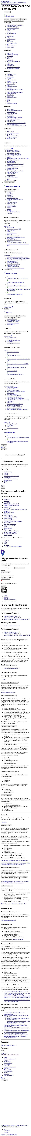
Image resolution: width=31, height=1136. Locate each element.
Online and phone (8, 269)
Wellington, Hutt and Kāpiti (13, 211)
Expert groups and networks (13, 343)
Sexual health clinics (11, 233)
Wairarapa (9, 210)
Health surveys (10, 393)
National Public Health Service (14, 240)
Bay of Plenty (10, 194)
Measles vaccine (10, 109)
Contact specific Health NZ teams (15, 404)
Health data (6, 317)
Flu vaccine (9, 134)
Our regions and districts (12, 321)
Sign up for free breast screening (14, 110)
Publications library (21, 315)
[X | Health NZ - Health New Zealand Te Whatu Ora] (1, 1124)
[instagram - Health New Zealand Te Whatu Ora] (1, 1085)
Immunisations (7, 20)
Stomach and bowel (11, 45)
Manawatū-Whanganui (12, 198)
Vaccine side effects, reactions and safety (16, 123)
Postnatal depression (11, 162)
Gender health (10, 90)
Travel (8, 100)
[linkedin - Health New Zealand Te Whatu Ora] (1, 1087)
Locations (6, 1072)
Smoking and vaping (11, 97)
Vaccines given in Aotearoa (13, 118)
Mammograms (10, 77)
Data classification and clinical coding (16, 398)
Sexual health (10, 96)
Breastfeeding (10, 165)
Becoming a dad (10, 169)
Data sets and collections (12, 387)
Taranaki (9, 207)
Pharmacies (9, 234)
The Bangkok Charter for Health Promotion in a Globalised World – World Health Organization (15, 882)
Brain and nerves (11, 29)
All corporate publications (13, 352)
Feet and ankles (10, 36)
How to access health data (13, 390)
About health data (11, 388)
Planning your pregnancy (13, 150)
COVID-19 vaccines (11, 137)
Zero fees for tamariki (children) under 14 (16, 259)
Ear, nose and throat (11, 33)
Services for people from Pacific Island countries (18, 258)
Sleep (8, 101)
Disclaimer (6, 1074)
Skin (8, 44)
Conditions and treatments (10, 1058)
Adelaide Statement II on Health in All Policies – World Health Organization (17, 1000)
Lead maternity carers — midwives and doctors (18, 158)
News (5, 350)
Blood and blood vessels (12, 26)
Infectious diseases (11, 39)
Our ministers (10, 341)
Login (3, 447)
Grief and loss (10, 176)
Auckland (9, 192)
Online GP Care (8, 307)
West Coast (9, 213)
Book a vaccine (10, 121)
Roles (8, 426)
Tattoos (8, 99)
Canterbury (9, 195)
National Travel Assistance (13, 266)
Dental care (9, 85)
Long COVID (10, 56)
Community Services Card (13, 265)
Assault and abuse (11, 175)
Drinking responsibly (12, 86)
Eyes (8, 34)
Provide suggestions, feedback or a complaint (17, 409)
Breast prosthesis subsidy (13, 262)
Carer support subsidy (12, 261)
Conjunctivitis (10, 60)
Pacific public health (11, 93)
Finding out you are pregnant (13, 151)
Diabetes (9, 32)
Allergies (9, 23)
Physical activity (10, 95)
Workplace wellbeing (12, 103)
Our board (9, 338)
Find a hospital (7, 189)
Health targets (7, 336)
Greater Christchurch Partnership (14, 1033)
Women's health (10, 47)
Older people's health (12, 43)
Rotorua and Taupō (11, 203)
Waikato (9, 209)
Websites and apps (8, 1071)
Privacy (5, 1129)
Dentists (8, 231)
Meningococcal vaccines (12, 135)
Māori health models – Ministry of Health (13, 903)
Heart (8, 37)
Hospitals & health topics (7, 2)
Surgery (8, 62)
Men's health (10, 41)
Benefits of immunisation (13, 124)
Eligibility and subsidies (9, 191)
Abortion (9, 78)
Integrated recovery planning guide (18, 1018)
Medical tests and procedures (13, 67)
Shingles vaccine (11, 138)
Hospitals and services (9, 182)
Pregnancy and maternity (17, 20)
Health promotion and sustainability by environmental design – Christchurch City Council (16, 1031)
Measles (8, 58)
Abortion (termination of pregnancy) (15, 164)
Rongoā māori (10, 64)
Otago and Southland (12, 202)
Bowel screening (11, 112)
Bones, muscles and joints (13, 28)
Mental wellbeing (7, 22)
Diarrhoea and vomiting (12, 54)
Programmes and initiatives (13, 320)
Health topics (7, 12)
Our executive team (11, 337)
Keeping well (24, 19)
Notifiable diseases (16, 939)
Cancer (8, 30)
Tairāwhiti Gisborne (11, 206)
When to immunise (11, 120)
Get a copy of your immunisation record (16, 125)
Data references (10, 401)
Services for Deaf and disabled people (16, 237)
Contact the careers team (12, 428)
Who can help (7, 255)
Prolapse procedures (11, 79)
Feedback (6, 226)
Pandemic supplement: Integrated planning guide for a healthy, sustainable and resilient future (18, 1022)
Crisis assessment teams (12, 172)
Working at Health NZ (12, 424)
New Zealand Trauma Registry (14, 395)
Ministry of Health (8, 692)
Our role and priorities (12, 319)
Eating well (9, 88)
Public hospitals (10, 227)
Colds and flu (10, 53)
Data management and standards (14, 397)
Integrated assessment (12, 1019)
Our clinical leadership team (13, 340)
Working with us (11, 324)
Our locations (10, 425)
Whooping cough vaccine (13, 133)
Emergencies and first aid (13, 68)
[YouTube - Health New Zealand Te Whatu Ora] (1, 1119)
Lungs (8, 40)
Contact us (13, 317)
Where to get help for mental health (15, 171)
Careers (15, 2)
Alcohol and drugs (11, 173)
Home (5, 595)
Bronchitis (9, 57)
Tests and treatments (15, 19)
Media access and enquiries (13, 405)
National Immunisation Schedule (14, 117)
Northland (9, 200)
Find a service (15, 189)
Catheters (9, 81)
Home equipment (11, 65)
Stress (8, 179)
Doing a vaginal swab (12, 113)
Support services (10, 238)
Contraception (10, 114)
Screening (9, 157)
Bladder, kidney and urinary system (15, 25)
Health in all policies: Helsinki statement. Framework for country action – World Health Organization (17, 996)
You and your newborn (12, 168)
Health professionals (21, 2)
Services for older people (12, 235)
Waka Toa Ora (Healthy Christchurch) (16, 1034)
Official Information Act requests (14, 406)
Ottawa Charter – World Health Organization (14, 860)
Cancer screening (11, 84)
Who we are (13, 315)
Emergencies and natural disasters (15, 89)
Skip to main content (5, 1)
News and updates (8, 1063)
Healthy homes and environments (14, 92)
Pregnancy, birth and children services (16, 166)
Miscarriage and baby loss (13, 160)
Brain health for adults (12, 82)
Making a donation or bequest (14, 408)
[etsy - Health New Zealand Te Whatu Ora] (15, 1117)
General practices (11, 230)
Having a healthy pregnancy (13, 153)
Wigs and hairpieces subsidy (13, 264)
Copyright (6, 1132)
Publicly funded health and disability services (17, 257)
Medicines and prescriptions (13, 61)
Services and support (8, 1075)
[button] (3, 679)
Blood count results (11, 74)
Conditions (6, 19)
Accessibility (7, 1130)
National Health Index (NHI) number (15, 268)
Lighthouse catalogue (12, 394)
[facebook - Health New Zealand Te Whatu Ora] (1, 1082)
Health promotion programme (8, 920)
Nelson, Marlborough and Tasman (15, 199)
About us (6, 308)
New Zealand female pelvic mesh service (16, 242)
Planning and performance (13, 323)
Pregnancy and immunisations (14, 155)
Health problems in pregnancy (14, 154)
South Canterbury (11, 205)
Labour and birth (11, 161)
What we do (6, 315)
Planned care (10, 241)
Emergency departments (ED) (14, 229)
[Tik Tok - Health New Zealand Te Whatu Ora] (1, 1121)
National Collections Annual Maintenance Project (18, 399)
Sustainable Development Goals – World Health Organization (15, 1036)
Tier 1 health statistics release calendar (16, 391)
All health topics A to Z (9, 180)
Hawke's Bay (10, 196)
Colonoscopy (10, 75)
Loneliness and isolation (12, 177)
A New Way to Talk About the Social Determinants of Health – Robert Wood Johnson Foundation (15, 863)
